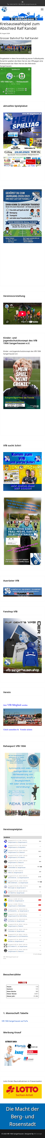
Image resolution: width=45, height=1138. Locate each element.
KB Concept (38, 1134)
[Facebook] (22, 2)
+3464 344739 (13, 4)
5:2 (40, 841)
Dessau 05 (21, 862)
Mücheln (10, 901)
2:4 (40, 871)
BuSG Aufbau (23, 916)
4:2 (40, 856)
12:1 (39, 851)
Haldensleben (22, 906)
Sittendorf (22, 852)
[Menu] (42, 9)
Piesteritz (20, 926)
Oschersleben (12, 867)
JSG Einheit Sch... (12, 877)
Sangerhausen (12, 842)
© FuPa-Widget (37, 954)
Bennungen (11, 888)
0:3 (39, 866)
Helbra (10, 872)
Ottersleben (11, 931)
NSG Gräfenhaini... (13, 882)
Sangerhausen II (22, 842)
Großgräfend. (22, 847)
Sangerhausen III (24, 877)
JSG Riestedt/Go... (13, 911)
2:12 (39, 876)
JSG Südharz (11, 921)
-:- (40, 846)
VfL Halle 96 (21, 857)
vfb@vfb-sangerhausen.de (28, 4)
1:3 (39, 882)
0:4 (40, 861)
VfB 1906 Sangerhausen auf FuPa (10, 957)
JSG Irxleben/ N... (12, 946)
